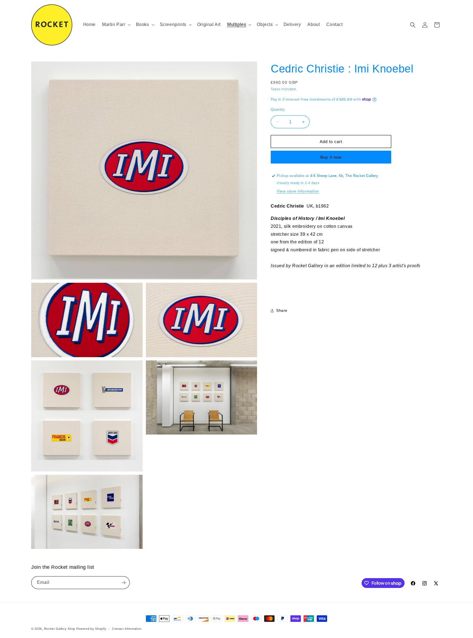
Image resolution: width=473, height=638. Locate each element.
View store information (298, 191)
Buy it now (331, 157)
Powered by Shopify (91, 628)
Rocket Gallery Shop (59, 628)
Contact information (126, 628)
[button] (116, 25)
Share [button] (281, 310)
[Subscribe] (123, 582)
